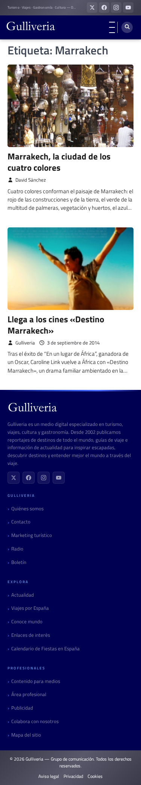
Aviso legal (48, 776)
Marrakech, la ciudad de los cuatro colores (59, 162)
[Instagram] (44, 478)
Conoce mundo (26, 621)
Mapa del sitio (26, 734)
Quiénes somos (27, 508)
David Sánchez (30, 179)
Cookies (95, 776)
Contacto (20, 521)
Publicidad (22, 707)
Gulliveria (25, 342)
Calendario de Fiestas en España (45, 648)
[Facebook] (29, 478)
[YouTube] (59, 478)
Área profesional (28, 694)
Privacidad (73, 776)
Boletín (18, 562)
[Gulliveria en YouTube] (128, 7)
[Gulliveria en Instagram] (116, 7)
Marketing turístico (31, 535)
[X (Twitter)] (14, 478)
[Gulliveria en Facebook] (104, 7)
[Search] (127, 27)
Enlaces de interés (30, 635)
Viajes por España (30, 608)
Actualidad (22, 595)
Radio (17, 548)
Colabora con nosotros (35, 721)
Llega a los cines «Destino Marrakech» (56, 325)
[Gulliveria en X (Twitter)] (92, 7)
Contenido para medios (35, 681)
